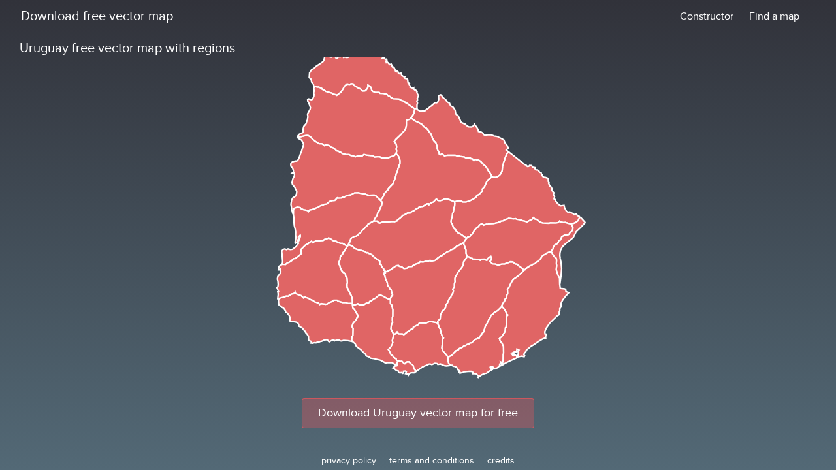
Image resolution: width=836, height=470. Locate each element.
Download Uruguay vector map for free (418, 413)
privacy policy (348, 460)
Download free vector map (97, 16)
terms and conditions (431, 460)
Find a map (774, 16)
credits (501, 460)
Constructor (706, 16)
